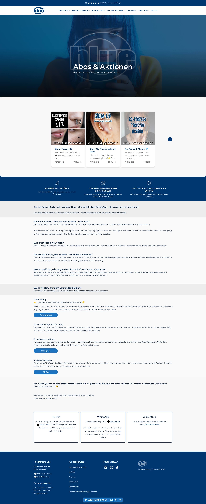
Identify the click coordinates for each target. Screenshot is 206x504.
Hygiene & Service (115, 10)
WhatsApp (115, 421)
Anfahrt (72, 472)
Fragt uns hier (46, 315)
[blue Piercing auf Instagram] (111, 467)
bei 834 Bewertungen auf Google (103, 3)
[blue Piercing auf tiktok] (117, 467)
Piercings (63, 10)
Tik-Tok (46, 372)
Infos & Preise (98, 10)
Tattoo (154, 10)
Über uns (142, 10)
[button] (36, 139)
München (150, 469)
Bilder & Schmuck (80, 10)
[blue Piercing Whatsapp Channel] (105, 467)
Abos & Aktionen (152, 425)
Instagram (45, 351)
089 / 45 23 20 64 (44, 474)
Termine (131, 10)
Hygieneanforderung (77, 467)
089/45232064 (46, 425)
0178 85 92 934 (43, 477)
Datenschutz (74, 487)
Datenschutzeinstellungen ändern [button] (83, 492)
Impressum (73, 482)
